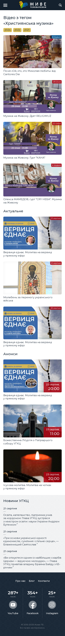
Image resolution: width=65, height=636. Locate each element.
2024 (7, 30)
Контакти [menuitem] (44, 580)
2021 (27, 30)
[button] (5, 5)
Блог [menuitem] (32, 580)
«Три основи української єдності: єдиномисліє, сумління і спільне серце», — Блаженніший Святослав (31, 541)
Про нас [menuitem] (20, 580)
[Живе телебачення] (32, 4)
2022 (17, 30)
